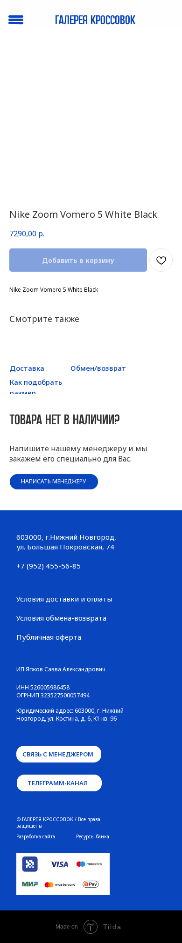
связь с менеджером (57, 754)
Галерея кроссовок (95, 21)
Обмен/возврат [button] (98, 368)
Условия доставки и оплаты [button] (64, 598)
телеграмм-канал (58, 783)
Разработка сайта (35, 836)
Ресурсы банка (92, 836)
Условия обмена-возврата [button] (61, 617)
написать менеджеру (53, 481)
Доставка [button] (27, 368)
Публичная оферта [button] (48, 637)
